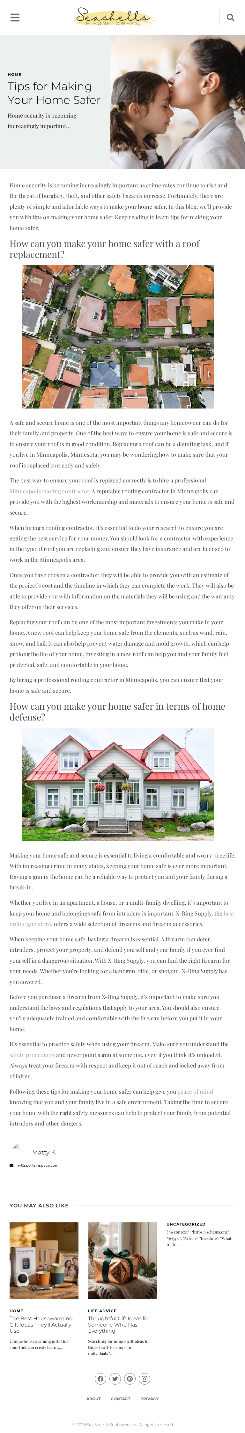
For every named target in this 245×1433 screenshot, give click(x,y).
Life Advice (102, 1310)
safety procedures (32, 1054)
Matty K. (44, 1152)
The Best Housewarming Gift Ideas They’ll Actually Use (41, 1324)
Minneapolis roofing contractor (49, 491)
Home (14, 74)
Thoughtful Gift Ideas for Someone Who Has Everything (118, 1324)
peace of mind (195, 1091)
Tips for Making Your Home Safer (54, 92)
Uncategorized (186, 1224)
